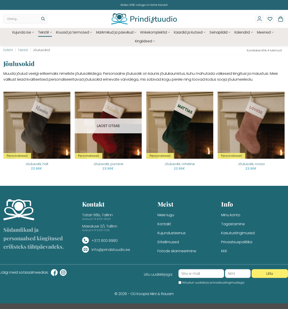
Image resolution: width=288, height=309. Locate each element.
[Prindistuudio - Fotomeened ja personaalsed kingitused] (144, 19)
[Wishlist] (270, 19)
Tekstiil (43, 32)
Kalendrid (242, 32)
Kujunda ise (21, 32)
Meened (264, 32)
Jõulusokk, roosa (251, 164)
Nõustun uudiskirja (213, 282)
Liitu (269, 273)
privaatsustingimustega (227, 282)
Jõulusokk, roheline (179, 164)
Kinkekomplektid (153, 32)
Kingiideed (143, 41)
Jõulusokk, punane (108, 164)
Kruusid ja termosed (72, 32)
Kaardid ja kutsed (188, 32)
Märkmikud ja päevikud (114, 32)
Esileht (8, 50)
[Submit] (43, 19)
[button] (281, 19)
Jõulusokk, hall (36, 164)
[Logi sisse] (259, 19)
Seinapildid (218, 32)
